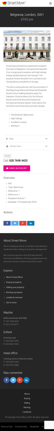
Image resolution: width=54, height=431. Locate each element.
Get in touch (11, 302)
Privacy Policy (21, 427)
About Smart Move (14, 277)
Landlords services (14, 297)
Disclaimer (34, 427)
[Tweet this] (15, 223)
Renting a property (14, 292)
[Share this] (7, 223)
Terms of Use (6, 427)
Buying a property (14, 282)
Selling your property (15, 287)
